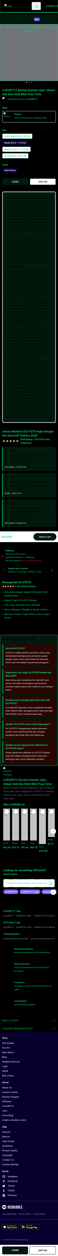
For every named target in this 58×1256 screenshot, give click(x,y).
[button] (42, 831)
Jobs (4, 1110)
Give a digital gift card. (32, 560)
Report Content (10, 1020)
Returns (6, 1136)
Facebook (13, 1181)
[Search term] (37, 6)
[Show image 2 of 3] (29, 82)
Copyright (7, 1155)
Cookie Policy (39, 1214)
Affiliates (6, 1101)
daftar (5, 1071)
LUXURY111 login (27, 19)
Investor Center (10, 1092)
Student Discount (11, 1061)
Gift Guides (8, 1043)
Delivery (6, 1132)
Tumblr (11, 1190)
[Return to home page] (16, 6)
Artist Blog (7, 1115)
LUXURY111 (8, 19)
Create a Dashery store (14, 1120)
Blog (4, 1057)
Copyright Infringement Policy (17, 1028)
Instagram (13, 1176)
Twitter (11, 1185)
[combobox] (36, 6)
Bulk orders (8, 1075)
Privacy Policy (25, 1214)
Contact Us (8, 1159)
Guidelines (7, 1145)
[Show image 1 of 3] (26, 82)
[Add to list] (7, 812)
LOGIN (15, 1250)
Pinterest (12, 1195)
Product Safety (10, 1150)
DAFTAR (42, 1250)
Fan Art (6, 1047)
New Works (8, 1052)
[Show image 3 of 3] (31, 82)
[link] (10, 891)
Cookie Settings (10, 1164)
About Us (7, 1087)
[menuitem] (8, 19)
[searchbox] (29, 883)
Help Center (8, 1141)
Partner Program (10, 1096)
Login (5, 1066)
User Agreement (9, 1214)
